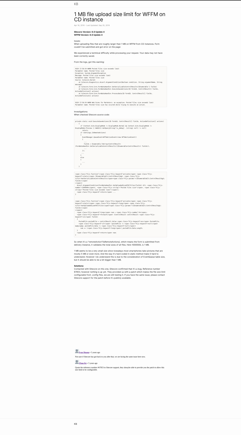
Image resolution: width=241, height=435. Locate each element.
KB (76, 4)
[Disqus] (120, 314)
